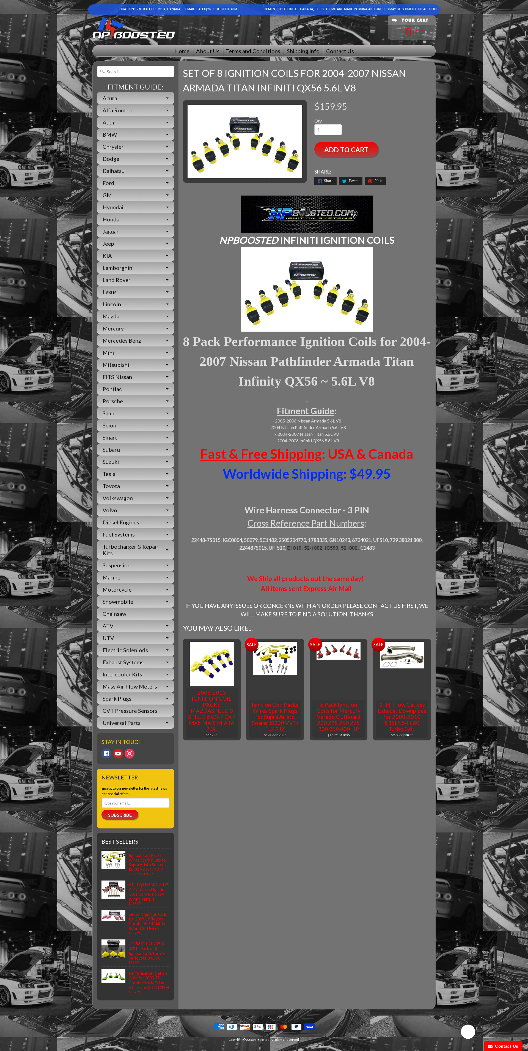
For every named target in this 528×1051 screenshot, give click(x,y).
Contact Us (340, 51)
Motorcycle (117, 589)
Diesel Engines (121, 522)
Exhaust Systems (123, 662)
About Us (207, 51)
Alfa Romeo (117, 110)
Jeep (108, 243)
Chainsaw (114, 613)
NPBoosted (261, 1039)
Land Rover (117, 280)
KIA (107, 255)
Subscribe (120, 814)
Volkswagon (118, 498)
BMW (110, 134)
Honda (111, 219)
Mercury (113, 328)
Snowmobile (118, 601)
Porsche (113, 401)
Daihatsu (114, 170)
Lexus (110, 292)
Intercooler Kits (122, 674)
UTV (108, 638)
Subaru (111, 449)
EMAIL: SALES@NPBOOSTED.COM (211, 9)
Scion (109, 425)
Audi (108, 122)
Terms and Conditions (253, 51)
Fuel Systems (119, 534)
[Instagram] (129, 754)
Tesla (109, 473)
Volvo (110, 510)
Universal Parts (122, 722)
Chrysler (113, 146)
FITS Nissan (117, 376)
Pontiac (112, 389)
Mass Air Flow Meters (130, 686)
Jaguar (111, 231)
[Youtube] (118, 754)
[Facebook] (106, 754)
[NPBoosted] (133, 28)
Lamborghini (118, 267)
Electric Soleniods (125, 650)
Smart (110, 437)
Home (181, 51)
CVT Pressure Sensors (130, 710)
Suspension (117, 565)
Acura (110, 98)
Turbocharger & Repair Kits (131, 549)
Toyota (111, 486)
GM (107, 195)
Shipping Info (303, 51)
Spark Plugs (117, 698)
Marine (111, 577)
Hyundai (113, 207)
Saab (108, 413)
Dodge (111, 158)
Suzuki (111, 461)
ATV (108, 625)
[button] (468, 1033)
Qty (318, 120)
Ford (108, 183)
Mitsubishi (116, 364)
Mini (108, 352)
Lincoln (112, 304)
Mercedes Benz (122, 340)
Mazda (111, 316)
